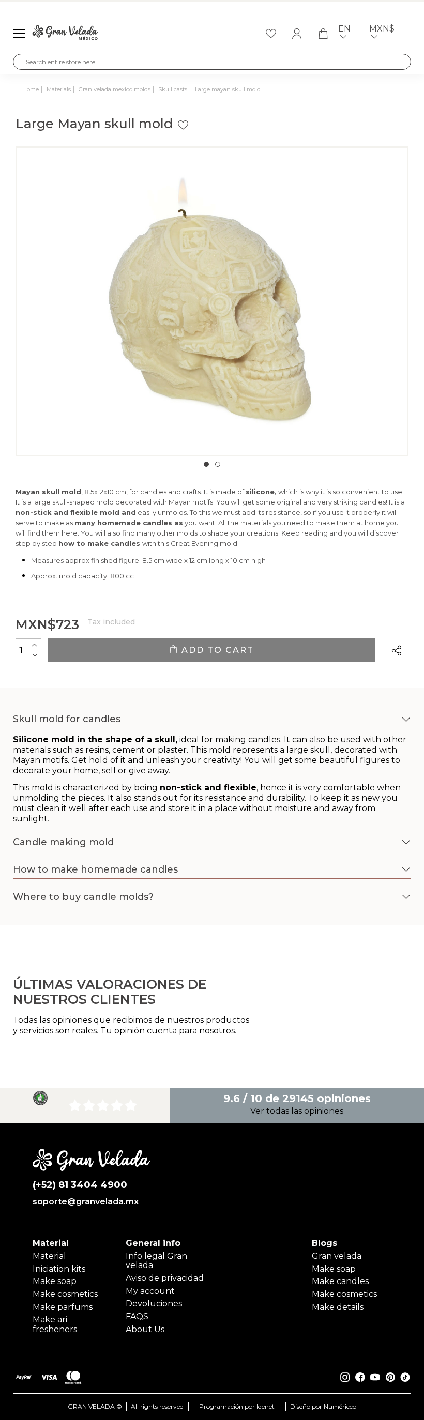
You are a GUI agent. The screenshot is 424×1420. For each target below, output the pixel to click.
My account (150, 1291)
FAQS (137, 1316)
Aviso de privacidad (165, 1278)
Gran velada (336, 1256)
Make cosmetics (65, 1294)
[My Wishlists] (271, 33)
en (344, 29)
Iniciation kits (59, 1269)
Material (49, 1256)
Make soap (55, 1281)
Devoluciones (154, 1303)
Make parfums (63, 1307)
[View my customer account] (297, 33)
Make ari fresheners (55, 1324)
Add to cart (216, 650)
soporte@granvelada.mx (86, 1202)
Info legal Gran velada (156, 1260)
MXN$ (382, 29)
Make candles (340, 1281)
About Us (145, 1329)
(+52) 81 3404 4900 (80, 1185)
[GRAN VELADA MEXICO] (65, 33)
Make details (338, 1307)
